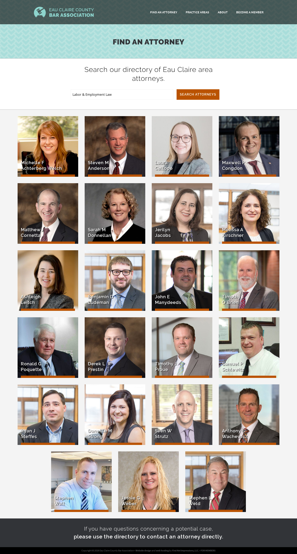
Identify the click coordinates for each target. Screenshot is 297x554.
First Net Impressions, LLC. (185, 550)
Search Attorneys (198, 94)
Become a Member (249, 12)
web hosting (162, 550)
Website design (143, 550)
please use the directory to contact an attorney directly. (148, 537)
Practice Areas (197, 12)
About (223, 12)
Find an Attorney (163, 12)
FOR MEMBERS (208, 550)
